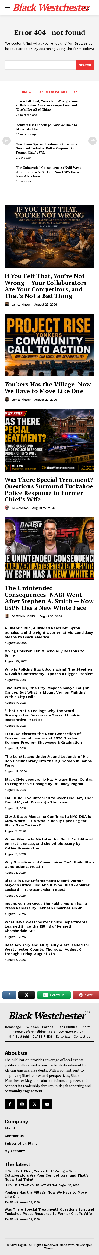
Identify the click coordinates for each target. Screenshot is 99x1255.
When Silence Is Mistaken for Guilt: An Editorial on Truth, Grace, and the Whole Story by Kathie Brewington (49, 843)
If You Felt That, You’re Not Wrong (31, 1185)
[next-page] (92, 141)
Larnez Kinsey (21, 304)
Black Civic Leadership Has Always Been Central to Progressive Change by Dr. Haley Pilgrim (49, 781)
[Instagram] (22, 1104)
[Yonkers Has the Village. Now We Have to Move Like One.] (49, 345)
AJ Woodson (20, 508)
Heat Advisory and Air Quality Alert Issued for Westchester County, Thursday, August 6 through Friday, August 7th (47, 949)
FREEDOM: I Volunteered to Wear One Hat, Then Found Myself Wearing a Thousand (49, 800)
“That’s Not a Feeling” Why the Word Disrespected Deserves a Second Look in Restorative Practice (42, 715)
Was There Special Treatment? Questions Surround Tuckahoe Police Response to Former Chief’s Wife (46, 148)
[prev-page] (6, 141)
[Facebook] (10, 1104)
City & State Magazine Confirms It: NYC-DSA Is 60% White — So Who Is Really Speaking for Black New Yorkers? (48, 820)
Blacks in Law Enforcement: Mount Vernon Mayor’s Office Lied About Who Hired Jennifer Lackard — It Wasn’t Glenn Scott (47, 885)
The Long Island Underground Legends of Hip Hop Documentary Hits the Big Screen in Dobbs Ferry (48, 760)
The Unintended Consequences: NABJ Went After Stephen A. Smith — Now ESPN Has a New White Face (48, 171)
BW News (11, 1202)
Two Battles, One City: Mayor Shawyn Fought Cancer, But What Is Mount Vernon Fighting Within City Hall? (47, 692)
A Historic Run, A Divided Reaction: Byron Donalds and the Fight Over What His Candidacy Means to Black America (49, 632)
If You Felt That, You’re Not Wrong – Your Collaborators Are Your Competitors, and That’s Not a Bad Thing (47, 105)
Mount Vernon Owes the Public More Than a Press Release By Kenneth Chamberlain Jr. (46, 905)
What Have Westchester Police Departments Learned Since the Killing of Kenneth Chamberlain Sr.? (46, 926)
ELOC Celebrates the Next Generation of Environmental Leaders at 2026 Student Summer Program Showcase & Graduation (43, 738)
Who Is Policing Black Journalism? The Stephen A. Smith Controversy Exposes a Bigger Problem (49, 671)
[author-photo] (8, 304)
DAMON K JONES (24, 616)
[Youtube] (47, 1104)
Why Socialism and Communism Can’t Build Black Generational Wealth (49, 864)
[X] (34, 1104)
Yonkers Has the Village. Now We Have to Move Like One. (46, 127)
